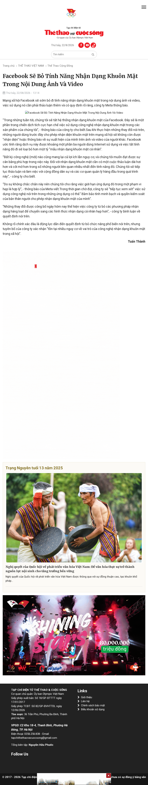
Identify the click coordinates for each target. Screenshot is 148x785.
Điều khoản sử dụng (93, 709)
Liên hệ (85, 701)
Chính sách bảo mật (93, 705)
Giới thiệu (86, 697)
